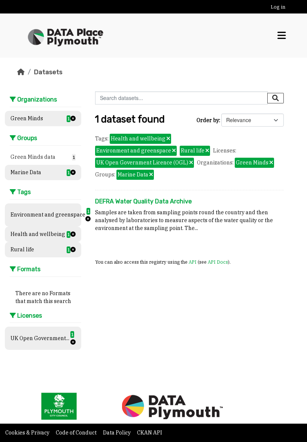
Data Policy (117, 432)
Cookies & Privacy (28, 432)
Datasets (48, 72)
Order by (208, 120)
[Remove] (168, 139)
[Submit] (275, 98)
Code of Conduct (77, 432)
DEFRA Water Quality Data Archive (143, 201)
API (193, 262)
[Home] (21, 72)
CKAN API (149, 432)
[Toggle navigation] (282, 35)
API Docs (218, 262)
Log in (278, 7)
